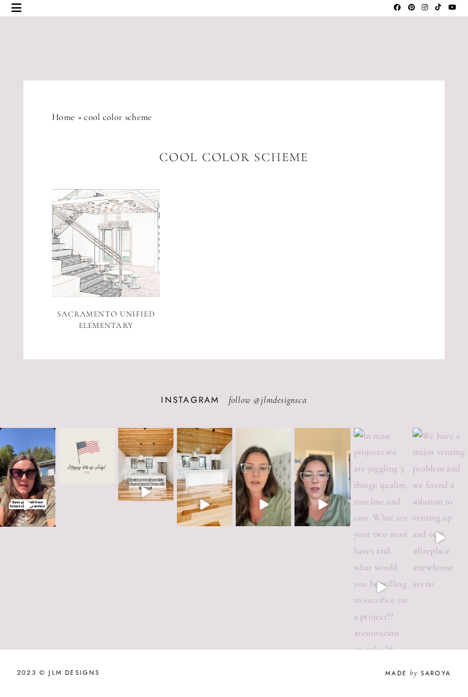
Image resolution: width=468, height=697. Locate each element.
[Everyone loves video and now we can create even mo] (146, 492)
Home (63, 117)
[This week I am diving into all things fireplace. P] (263, 505)
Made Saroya (418, 673)
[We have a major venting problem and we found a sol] (440, 538)
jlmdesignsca (284, 400)
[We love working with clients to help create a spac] (204, 505)
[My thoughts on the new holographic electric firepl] (322, 505)
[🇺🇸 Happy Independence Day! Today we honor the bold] (86, 483)
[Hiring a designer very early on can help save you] (27, 505)
